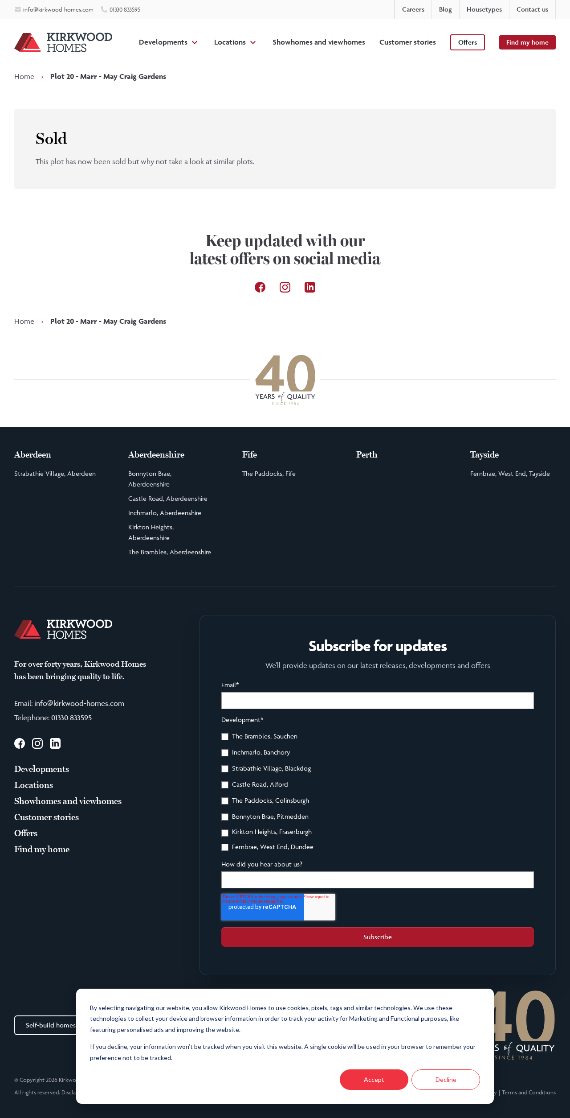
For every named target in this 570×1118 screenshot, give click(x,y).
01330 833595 (71, 717)
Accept (374, 1079)
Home (24, 76)
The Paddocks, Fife (269, 473)
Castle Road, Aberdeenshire (168, 498)
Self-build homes (51, 1025)
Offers (467, 42)
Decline (446, 1079)
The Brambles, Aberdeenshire (169, 552)
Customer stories (407, 41)
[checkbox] (377, 793)
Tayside (484, 455)
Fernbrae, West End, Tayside (510, 473)
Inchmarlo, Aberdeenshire (164, 512)
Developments (163, 41)
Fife (249, 455)
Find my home (527, 42)
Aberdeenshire (156, 455)
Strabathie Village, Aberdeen (55, 473)
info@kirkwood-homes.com (79, 703)
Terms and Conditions (529, 1092)
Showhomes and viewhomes (319, 41)
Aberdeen (32, 455)
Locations (230, 41)
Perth (367, 455)
